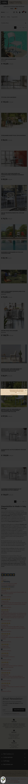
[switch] (3, 782)
